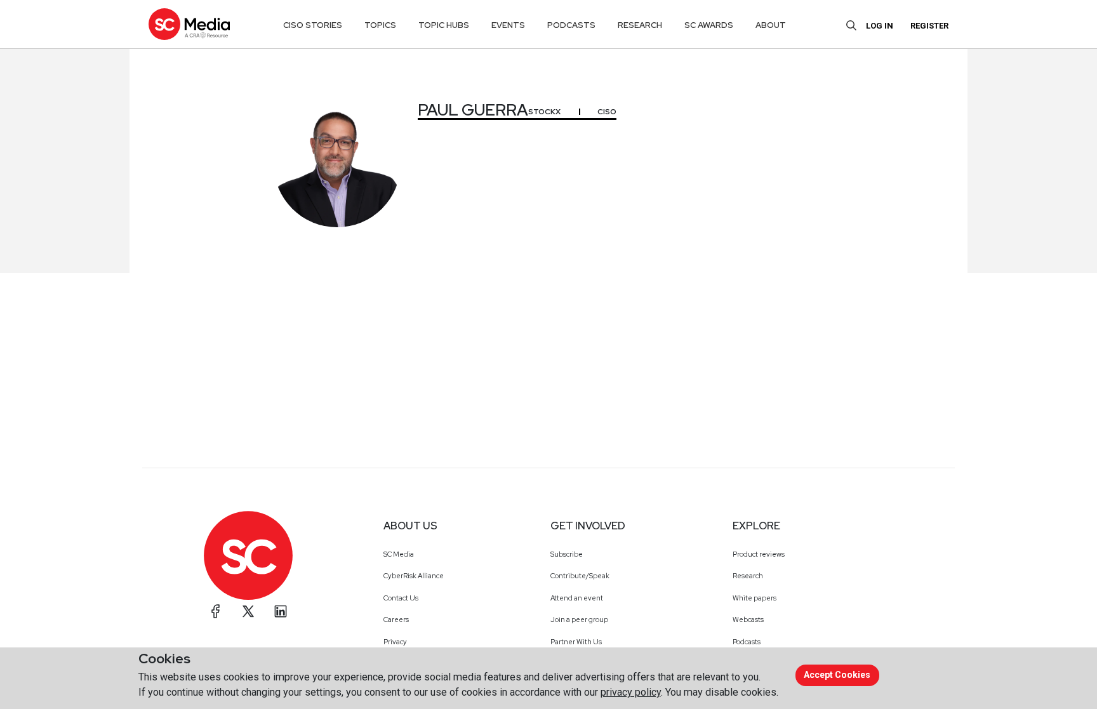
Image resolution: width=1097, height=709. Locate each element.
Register (929, 25)
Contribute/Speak (579, 575)
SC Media (398, 554)
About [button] (770, 25)
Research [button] (640, 25)
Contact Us (400, 597)
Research (748, 575)
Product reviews (759, 554)
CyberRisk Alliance (413, 575)
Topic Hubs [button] (443, 25)
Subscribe (566, 554)
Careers (396, 619)
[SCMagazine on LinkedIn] (280, 611)
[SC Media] (189, 23)
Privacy (395, 641)
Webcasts (748, 619)
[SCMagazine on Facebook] (215, 611)
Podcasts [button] (571, 25)
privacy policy (631, 692)
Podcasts (747, 641)
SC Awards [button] (708, 25)
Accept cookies (837, 675)
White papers (754, 597)
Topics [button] (380, 25)
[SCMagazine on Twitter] (248, 611)
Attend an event (576, 597)
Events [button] (508, 25)
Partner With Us (576, 641)
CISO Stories (312, 25)
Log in (879, 25)
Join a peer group (579, 619)
